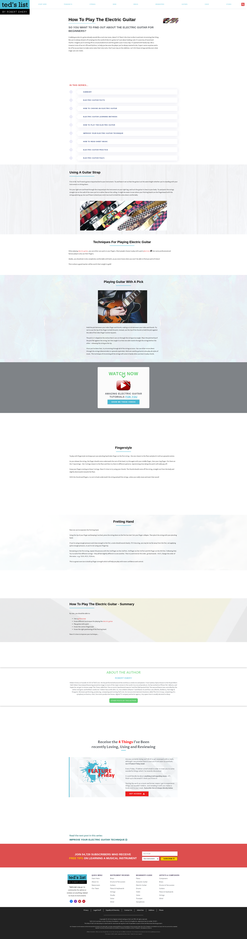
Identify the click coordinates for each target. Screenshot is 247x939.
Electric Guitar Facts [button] (94, 100)
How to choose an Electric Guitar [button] (100, 108)
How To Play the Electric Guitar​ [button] (99, 125)
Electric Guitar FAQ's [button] (93, 158)
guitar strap (82, 619)
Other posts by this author (123, 700)
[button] (242, 4)
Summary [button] (87, 92)
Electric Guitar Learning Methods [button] (100, 116)
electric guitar (83, 251)
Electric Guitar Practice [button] (95, 150)
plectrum (147, 251)
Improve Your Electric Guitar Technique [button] (103, 133)
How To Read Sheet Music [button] (95, 141)
